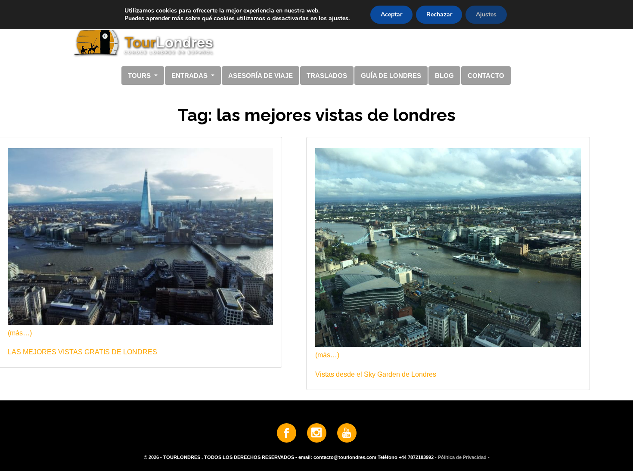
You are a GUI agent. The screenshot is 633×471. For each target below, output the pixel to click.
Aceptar (391, 14)
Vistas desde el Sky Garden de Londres (375, 374)
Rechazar (439, 14)
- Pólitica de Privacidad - (462, 457)
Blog (444, 75)
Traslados (327, 75)
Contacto (486, 75)
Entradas (190, 75)
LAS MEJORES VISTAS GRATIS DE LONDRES (82, 352)
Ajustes (486, 14)
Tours (140, 75)
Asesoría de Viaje (260, 75)
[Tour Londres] (313, 34)
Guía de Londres (391, 75)
